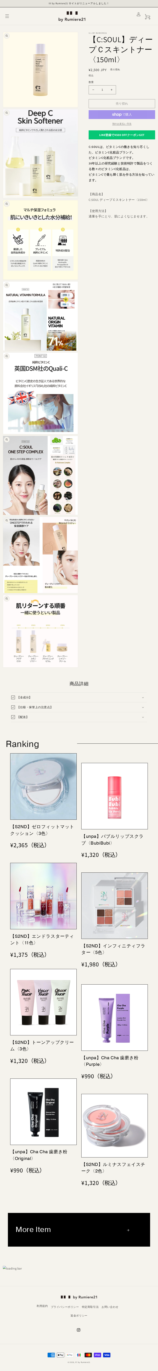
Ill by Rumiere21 (82, 1362)
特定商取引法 (90, 1307)
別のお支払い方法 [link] (122, 123)
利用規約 (42, 1306)
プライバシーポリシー (65, 1307)
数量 (91, 82)
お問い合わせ (110, 1307)
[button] (7, 16)
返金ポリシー (79, 1315)
